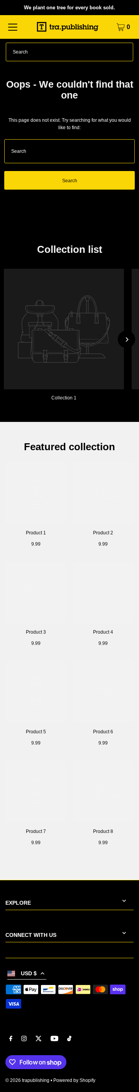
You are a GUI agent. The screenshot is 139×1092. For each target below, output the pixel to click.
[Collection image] (64, 329)
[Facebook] (10, 1040)
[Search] (124, 52)
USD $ (29, 973)
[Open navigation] (12, 27)
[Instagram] (24, 1040)
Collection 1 (63, 398)
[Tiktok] (69, 1040)
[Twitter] (39, 1040)
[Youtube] (54, 1040)
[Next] (126, 339)
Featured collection (69, 446)
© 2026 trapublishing (27, 1080)
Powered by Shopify (74, 1080)
